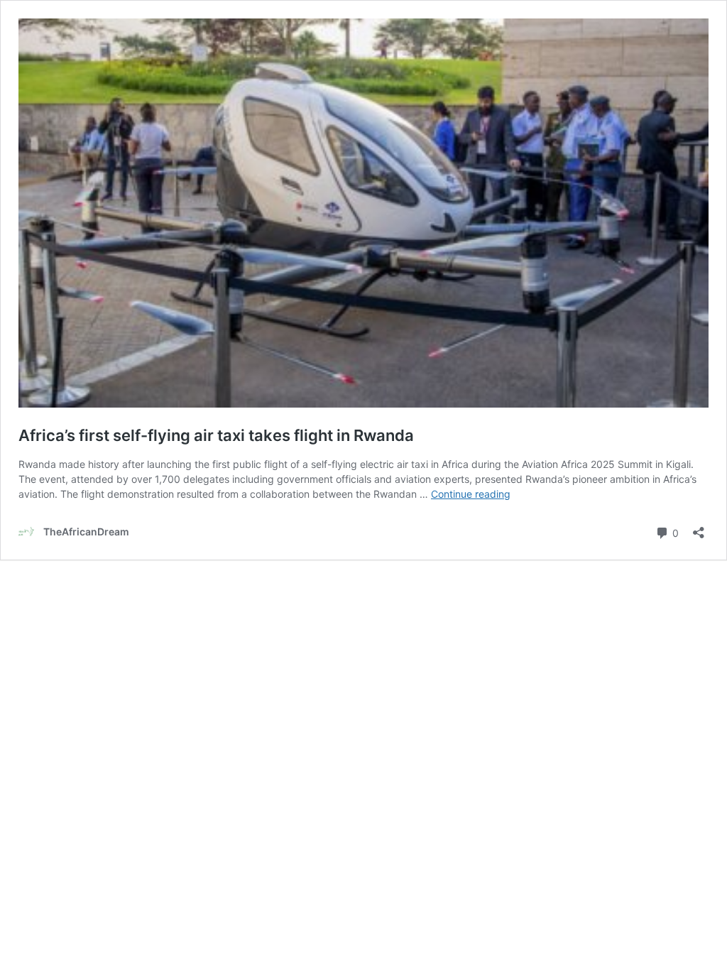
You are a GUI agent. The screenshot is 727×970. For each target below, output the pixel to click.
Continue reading (470, 494)
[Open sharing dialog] (699, 528)
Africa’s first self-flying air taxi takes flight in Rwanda (216, 435)
